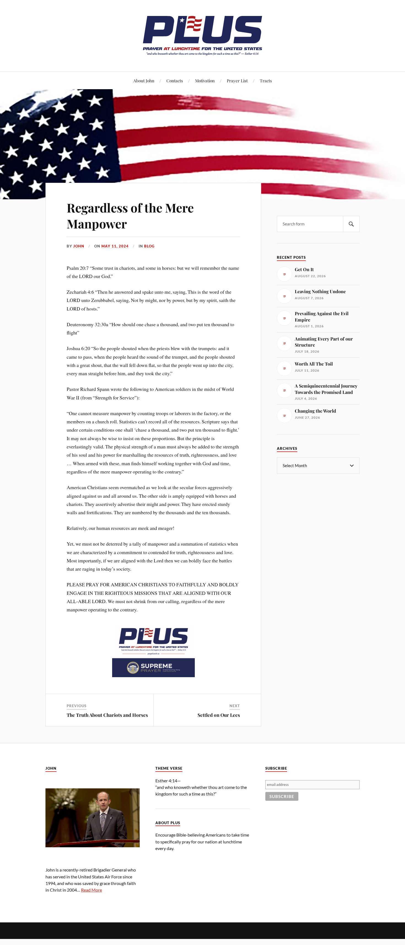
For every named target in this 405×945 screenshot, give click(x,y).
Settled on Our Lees (219, 715)
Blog (149, 246)
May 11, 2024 (115, 246)
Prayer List (237, 80)
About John (143, 80)
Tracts (266, 80)
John (78, 246)
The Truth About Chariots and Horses (107, 715)
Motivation (205, 80)
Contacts (174, 80)
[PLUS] (202, 55)
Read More (91, 889)
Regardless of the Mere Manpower (130, 215)
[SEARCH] (351, 224)
